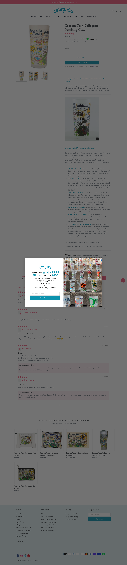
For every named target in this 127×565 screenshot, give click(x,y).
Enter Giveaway (45, 298)
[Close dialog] (101, 260)
